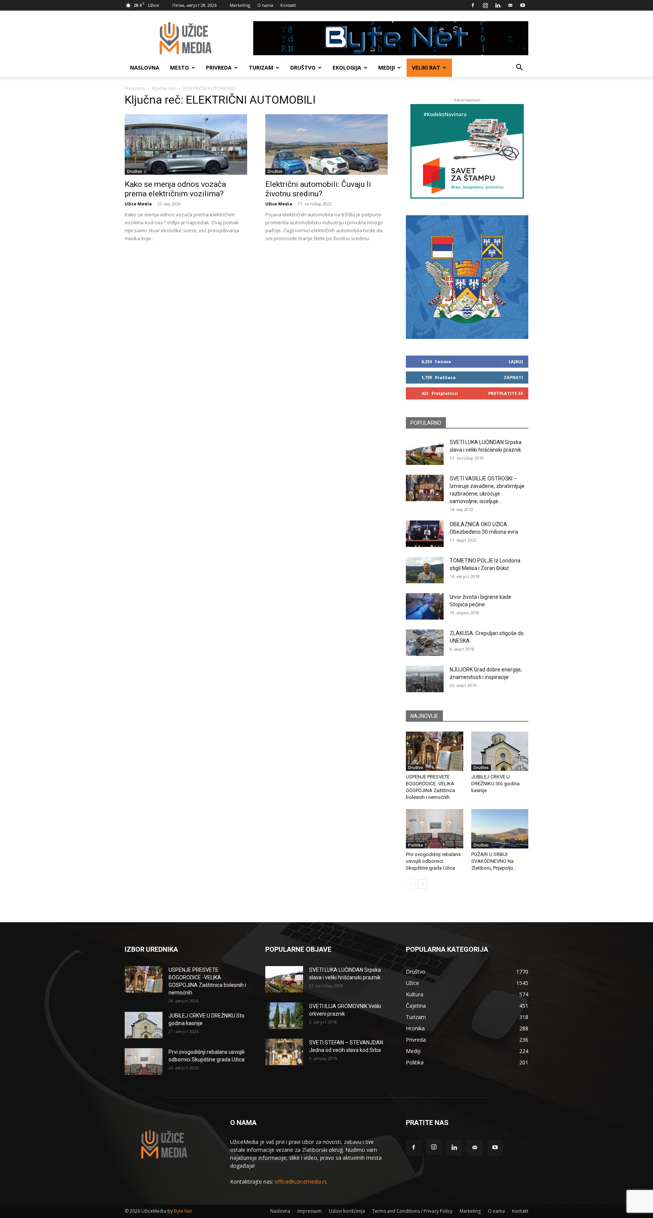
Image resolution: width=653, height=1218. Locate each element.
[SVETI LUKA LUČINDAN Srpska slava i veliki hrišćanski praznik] (425, 451)
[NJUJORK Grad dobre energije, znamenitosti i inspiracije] (425, 679)
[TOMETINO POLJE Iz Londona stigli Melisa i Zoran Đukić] (425, 570)
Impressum (309, 1211)
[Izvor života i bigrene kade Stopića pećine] (425, 606)
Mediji (386, 67)
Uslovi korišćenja (347, 1211)
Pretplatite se (505, 393)
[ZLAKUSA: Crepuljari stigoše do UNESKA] (425, 642)
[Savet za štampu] (467, 151)
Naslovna (144, 67)
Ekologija (347, 67)
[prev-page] (410, 884)
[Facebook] (472, 5)
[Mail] (510, 5)
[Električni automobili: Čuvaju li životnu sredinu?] (326, 144)
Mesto (179, 67)
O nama (265, 5)
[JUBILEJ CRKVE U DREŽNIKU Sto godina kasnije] (500, 751)
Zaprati (513, 377)
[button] (519, 68)
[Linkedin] (497, 5)
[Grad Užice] (467, 277)
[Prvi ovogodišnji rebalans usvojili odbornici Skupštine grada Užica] (434, 828)
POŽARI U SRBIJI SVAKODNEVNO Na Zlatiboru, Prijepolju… (494, 861)
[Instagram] (485, 5)
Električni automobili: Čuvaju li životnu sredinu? (318, 189)
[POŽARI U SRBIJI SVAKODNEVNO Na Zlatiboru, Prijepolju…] (500, 828)
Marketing (240, 5)
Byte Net (183, 1211)
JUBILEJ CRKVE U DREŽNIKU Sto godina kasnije (495, 783)
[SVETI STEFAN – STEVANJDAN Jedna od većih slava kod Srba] (284, 1052)
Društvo (303, 67)
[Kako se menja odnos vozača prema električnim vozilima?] (186, 144)
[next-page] (422, 884)
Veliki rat (426, 67)
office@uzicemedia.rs (301, 1181)
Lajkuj (516, 361)
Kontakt (288, 5)
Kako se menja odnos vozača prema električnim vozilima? (175, 189)
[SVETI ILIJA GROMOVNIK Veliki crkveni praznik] (284, 1015)
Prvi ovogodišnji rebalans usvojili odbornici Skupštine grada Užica (433, 861)
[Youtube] (522, 5)
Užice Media (138, 204)
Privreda (219, 67)
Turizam (261, 67)
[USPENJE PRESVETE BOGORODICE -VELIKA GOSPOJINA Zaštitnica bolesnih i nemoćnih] (434, 751)
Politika (415, 845)
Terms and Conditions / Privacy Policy (412, 1211)
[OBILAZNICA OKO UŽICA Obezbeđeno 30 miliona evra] (425, 533)
